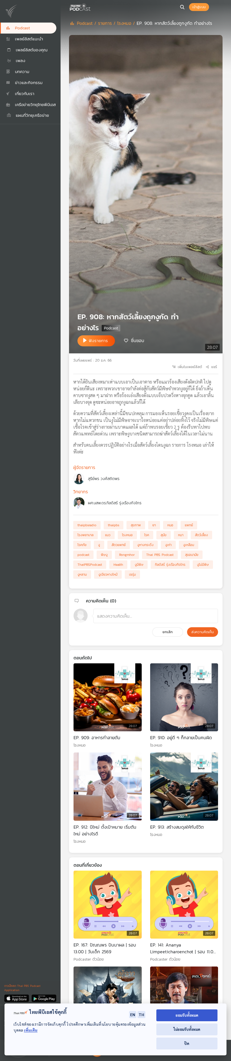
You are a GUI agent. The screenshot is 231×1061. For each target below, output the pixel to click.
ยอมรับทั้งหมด (187, 1015)
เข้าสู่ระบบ (199, 7)
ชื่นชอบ (137, 340)
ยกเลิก (168, 632)
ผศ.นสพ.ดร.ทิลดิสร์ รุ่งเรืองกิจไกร (114, 503)
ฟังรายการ (98, 340)
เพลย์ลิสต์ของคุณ (31, 50)
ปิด (186, 1043)
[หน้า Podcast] (91, 6)
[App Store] (17, 998)
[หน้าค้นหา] (182, 7)
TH (141, 1014)
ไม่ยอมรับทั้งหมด (187, 1029)
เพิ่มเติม (30, 1030)
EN (132, 1014)
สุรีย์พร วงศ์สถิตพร (103, 479)
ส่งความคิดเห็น (202, 632)
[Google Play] (44, 998)
